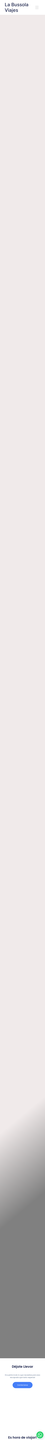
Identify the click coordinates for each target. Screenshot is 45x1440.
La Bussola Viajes (16, 7)
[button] (23, 1385)
